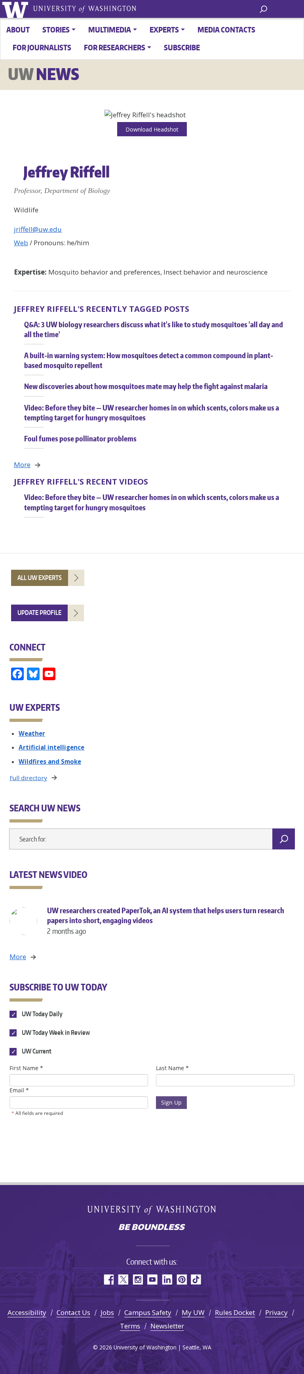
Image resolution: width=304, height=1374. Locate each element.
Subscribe (182, 47)
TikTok (196, 1279)
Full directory (28, 778)
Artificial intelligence (51, 747)
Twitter (123, 1279)
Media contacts (226, 29)
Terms (130, 1325)
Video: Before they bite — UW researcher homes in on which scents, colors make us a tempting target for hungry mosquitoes (151, 412)
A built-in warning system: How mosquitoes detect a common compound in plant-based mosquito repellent (148, 360)
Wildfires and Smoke (50, 761)
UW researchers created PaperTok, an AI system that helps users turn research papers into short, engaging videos (165, 920)
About (18, 29)
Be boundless (152, 1228)
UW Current (36, 1051)
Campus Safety (147, 1312)
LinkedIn (167, 1279)
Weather (32, 733)
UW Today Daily (42, 1014)
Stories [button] (56, 29)
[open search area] (263, 8)
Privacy (276, 1312)
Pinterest (181, 1279)
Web (21, 242)
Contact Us (73, 1312)
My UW (193, 1312)
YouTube (152, 1279)
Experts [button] (164, 29)
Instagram (137, 1279)
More (22, 464)
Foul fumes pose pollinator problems (80, 438)
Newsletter (167, 1325)
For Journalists (42, 47)
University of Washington (16, 9)
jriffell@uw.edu (38, 229)
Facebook (108, 1279)
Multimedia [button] (109, 29)
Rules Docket (235, 1312)
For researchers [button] (114, 47)
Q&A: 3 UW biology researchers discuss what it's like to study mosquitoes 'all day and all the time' (153, 329)
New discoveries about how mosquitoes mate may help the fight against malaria (146, 386)
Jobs (107, 1312)
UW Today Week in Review (55, 1032)
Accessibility (27, 1312)
